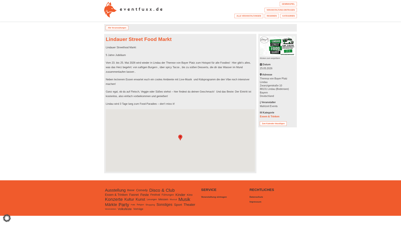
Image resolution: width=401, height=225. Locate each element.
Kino (190, 194)
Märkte (111, 204)
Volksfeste (125, 209)
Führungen (168, 194)
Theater (189, 205)
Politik (133, 205)
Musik (184, 199)
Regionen (272, 16)
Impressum (255, 201)
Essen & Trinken (269, 116)
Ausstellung (115, 190)
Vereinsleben (110, 209)
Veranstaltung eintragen (281, 10)
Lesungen (152, 199)
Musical (173, 199)
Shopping (150, 204)
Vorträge (138, 209)
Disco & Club (162, 190)
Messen (163, 199)
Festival (155, 194)
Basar (131, 190)
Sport (178, 204)
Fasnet (134, 194)
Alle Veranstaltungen (249, 16)
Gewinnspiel (288, 4)
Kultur (129, 199)
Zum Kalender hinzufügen (273, 123)
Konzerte (114, 199)
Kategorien (288, 16)
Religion (140, 204)
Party (124, 204)
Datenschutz (256, 197)
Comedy (142, 190)
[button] (7, 218)
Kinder (180, 195)
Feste (144, 195)
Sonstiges (164, 204)
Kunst (140, 199)
